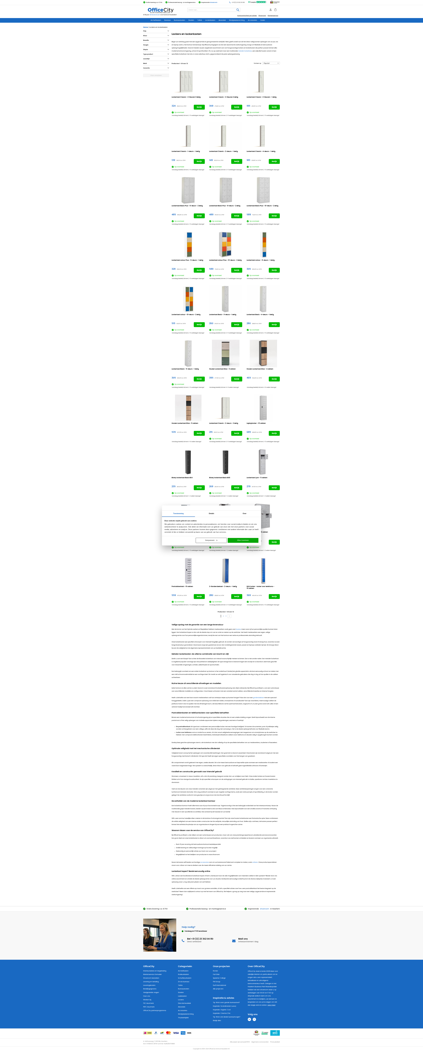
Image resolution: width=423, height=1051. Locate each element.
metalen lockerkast (245, 51)
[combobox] (213, 10)
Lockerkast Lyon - (257, 477)
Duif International (219, 985)
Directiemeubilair (184, 1003)
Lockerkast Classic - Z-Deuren (186, 97)
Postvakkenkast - (182, 586)
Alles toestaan (243, 540)
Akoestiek (222, 20)
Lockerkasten (210, 20)
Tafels (199, 20)
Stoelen (191, 20)
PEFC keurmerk (148, 1007)
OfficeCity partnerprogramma (154, 1010)
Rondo (215, 971)
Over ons (146, 996)
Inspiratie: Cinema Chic (222, 1013)
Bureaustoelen (179, 20)
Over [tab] (244, 513)
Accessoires (252, 20)
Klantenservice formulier (152, 974)
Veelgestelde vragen (151, 992)
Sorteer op (257, 63)
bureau (238, 629)
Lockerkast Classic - (186, 151)
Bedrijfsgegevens (149, 989)
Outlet (262, 20)
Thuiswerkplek (183, 1018)
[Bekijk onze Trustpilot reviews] (257, 3)
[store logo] (165, 10)
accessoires (204, 862)
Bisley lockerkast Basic (182, 477)
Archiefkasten (156, 20)
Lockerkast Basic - (222, 314)
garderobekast (258, 697)
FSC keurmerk (148, 1003)
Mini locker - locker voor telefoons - (260, 587)
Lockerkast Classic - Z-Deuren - (261, 97)
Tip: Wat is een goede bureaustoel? (226, 1002)
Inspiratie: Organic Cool (222, 1010)
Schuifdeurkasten (184, 978)
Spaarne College (219, 978)
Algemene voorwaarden (260, 1042)
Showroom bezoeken (151, 978)
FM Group (216, 982)
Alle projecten (218, 989)
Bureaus (167, 20)
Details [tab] (211, 513)
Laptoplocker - (256, 423)
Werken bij (147, 1000)
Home (145, 27)
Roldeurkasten (183, 974)
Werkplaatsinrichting (237, 20)
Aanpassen (210, 540)
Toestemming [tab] (178, 513)
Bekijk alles (217, 1020)
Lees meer (272, 1005)
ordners (255, 862)
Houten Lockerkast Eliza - (222, 369)
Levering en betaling (151, 982)
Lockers (181, 1000)
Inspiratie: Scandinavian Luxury (224, 1006)
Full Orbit (216, 974)
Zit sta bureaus (183, 982)
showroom (213, 2)
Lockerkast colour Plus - (187, 260)
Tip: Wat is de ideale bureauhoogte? (226, 1017)
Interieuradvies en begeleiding (154, 971)
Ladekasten (182, 996)
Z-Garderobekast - (223, 586)
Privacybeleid (275, 1042)
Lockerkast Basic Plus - (187, 206)
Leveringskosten (149, 985)
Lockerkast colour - (261, 260)
